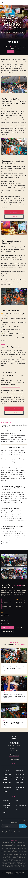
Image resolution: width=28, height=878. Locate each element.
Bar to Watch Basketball (6, 771)
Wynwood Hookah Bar (21, 805)
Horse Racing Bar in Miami (20, 788)
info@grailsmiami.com (14, 755)
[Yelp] (14, 831)
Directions (23, 875)
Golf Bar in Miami (20, 782)
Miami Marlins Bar (20, 859)
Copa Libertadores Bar (10, 856)
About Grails (5, 809)
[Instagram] (2, 831)
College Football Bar (20, 768)
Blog (17, 809)
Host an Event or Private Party (6, 806)
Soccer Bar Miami (20, 774)
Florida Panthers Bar (7, 860)
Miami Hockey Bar (20, 777)
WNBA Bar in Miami (7, 774)
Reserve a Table (7, 627)
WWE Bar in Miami (7, 787)
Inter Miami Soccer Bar (12, 857)
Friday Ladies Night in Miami (14, 865)
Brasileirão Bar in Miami (11, 853)
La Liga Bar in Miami (16, 851)
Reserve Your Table (14, 408)
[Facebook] (10, 831)
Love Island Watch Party (20, 866)
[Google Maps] (18, 831)
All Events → (5, 791)
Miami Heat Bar (19, 770)
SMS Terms (17, 875)
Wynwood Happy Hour (8, 803)
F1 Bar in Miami (19, 785)
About (2, 875)
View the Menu (14, 212)
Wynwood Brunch (16, 862)
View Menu (14, 412)
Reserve (11, 51)
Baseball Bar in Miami (7, 777)
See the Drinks (14, 216)
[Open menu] (25, 2)
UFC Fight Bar (6, 779)
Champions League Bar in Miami (13, 850)
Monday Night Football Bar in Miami (15, 844)
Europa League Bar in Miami (12, 854)
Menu (18, 51)
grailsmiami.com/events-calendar (10, 387)
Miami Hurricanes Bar (10, 859)
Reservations (6, 800)
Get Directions (7, 631)
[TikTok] (6, 831)
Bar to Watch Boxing (20, 779)
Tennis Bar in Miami (7, 782)
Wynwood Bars (13, 863)
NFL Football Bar (6, 768)
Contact (4, 812)
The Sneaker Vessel (20, 803)
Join (23, 826)
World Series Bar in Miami (11, 848)
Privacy (12, 875)
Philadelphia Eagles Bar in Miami (8, 845)
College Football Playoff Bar (14, 847)
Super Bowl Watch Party (7, 842)
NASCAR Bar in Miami (7, 785)
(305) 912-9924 (14, 754)
